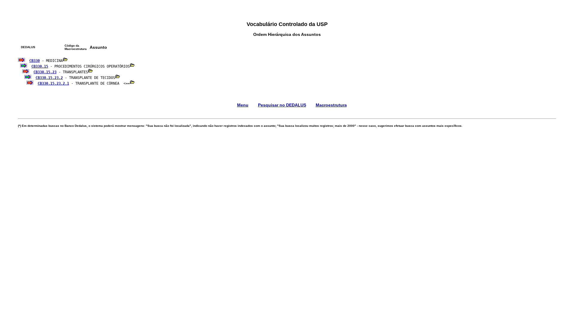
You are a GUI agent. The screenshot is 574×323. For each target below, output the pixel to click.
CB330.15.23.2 (49, 78)
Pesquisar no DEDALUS (282, 105)
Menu (242, 105)
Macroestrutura (331, 105)
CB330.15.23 (45, 72)
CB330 (34, 61)
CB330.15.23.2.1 (53, 83)
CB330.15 (39, 66)
